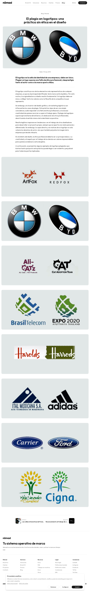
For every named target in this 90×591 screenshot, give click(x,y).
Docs (39, 562)
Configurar (64, 587)
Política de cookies (60, 567)
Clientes (51, 3)
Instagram (75, 565)
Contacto (5, 570)
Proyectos (6, 567)
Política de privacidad (61, 565)
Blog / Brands (45, 13)
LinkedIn (75, 562)
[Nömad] (7, 2)
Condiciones (58, 570)
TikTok (74, 570)
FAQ (39, 565)
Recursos (44, 3)
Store (39, 572)
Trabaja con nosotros (44, 567)
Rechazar (52, 587)
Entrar (74, 3)
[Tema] (84, 583)
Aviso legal (58, 562)
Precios (58, 3)
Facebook (75, 567)
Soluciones (36, 3)
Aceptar (76, 587)
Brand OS (28, 3)
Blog (63, 3)
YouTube (75, 572)
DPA (56, 572)
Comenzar (83, 3)
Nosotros (5, 562)
